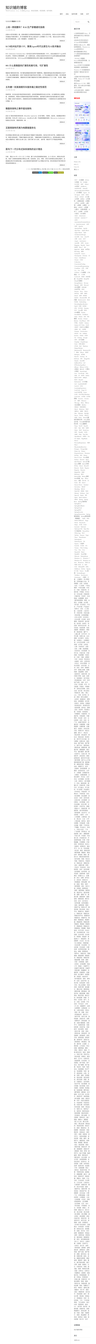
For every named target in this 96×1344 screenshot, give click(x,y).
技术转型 (84, 871)
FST (88, 321)
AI (89, 192)
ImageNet (87, 359)
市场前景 (82, 823)
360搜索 (81, 180)
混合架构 (81, 1029)
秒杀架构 (86, 1105)
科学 (78, 1100)
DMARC (84, 287)
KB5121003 (78, 377)
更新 (87, 960)
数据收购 (79, 922)
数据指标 (81, 920)
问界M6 (81, 1271)
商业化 (86, 733)
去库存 (76, 699)
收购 (75, 905)
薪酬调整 (79, 1174)
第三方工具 (77, 1121)
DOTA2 (76, 293)
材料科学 (85, 976)
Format (80, 319)
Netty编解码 (83, 424)
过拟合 (76, 1245)
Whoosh (76, 556)
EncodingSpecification (81, 304)
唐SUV (80, 733)
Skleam (76, 493)
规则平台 (77, 1189)
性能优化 (81, 861)
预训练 (82, 1296)
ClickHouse (82, 258)
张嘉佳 (76, 846)
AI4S (82, 195)
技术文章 (74, 14)
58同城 (76, 182)
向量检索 (82, 726)
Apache (80, 226)
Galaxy (87, 323)
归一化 (80, 848)
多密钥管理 (83, 768)
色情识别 (81, 1166)
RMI (83, 472)
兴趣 (80, 649)
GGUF (76, 333)
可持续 (79, 712)
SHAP (83, 487)
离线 (82, 1098)
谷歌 (79, 1222)
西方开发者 (80, 1187)
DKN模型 (77, 287)
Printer (83, 451)
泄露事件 (83, 1006)
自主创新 (84, 1157)
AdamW (85, 188)
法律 (88, 1006)
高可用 (80, 1306)
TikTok (76, 535)
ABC (82, 184)
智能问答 (86, 957)
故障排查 (81, 905)
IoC (84, 363)
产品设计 (86, 607)
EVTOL (80, 308)
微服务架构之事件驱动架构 (19, 108)
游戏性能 (81, 1037)
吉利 (81, 720)
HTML (83, 354)
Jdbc (87, 373)
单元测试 (86, 691)
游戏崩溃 (82, 1035)
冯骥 (82, 657)
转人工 (76, 1241)
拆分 (78, 878)
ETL (75, 308)
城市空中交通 (85, 758)
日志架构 (84, 945)
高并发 (85, 1306)
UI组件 (82, 543)
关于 (87, 14)
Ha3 (80, 346)
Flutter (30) (77, 162)
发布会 (83, 707)
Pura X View (78, 457)
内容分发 (82, 653)
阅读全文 (62, 41)
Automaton (83, 241)
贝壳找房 (81, 1227)
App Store (77, 230)
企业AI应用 (78, 617)
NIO (83, 428)
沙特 (86, 1004)
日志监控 (82, 947)
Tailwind (83, 527)
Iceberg (82, 356)
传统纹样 (81, 621)
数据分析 (86, 913)
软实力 (82, 1241)
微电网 (80, 855)
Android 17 (84, 218)
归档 (81, 14)
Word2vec (81, 562)
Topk (87, 535)
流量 (82, 1012)
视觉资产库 (83, 1191)
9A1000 (76, 184)
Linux (85, 392)
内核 (78, 657)
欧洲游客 (79, 997)
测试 (87, 1012)
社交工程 (81, 1094)
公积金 (86, 644)
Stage (86, 520)
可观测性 (82, 716)
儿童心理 (77, 634)
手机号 (76, 867)
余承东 (84, 623)
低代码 (79, 623)
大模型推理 (83, 775)
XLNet (83, 569)
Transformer (82, 537)
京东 (81, 609)
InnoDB (82, 361)
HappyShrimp (78, 348)
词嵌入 (84, 1208)
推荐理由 (81, 890)
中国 (78, 590)
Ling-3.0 (83, 390)
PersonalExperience (80, 443)
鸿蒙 (82, 1313)
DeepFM (86, 279)
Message (77, 403)
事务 (85, 600)
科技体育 (79, 1103)
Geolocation (83, 331)
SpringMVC (77, 510)
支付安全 (85, 901)
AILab (76, 197)
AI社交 (80, 207)
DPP (81, 293)
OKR (75, 434)
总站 (67, 14)
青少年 (82, 1290)
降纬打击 (77, 1283)
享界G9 (76, 609)
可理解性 (77, 714)
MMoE (76, 407)
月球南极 (81, 962)
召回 (75, 709)
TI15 (83, 533)
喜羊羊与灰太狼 (82, 739)
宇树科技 (82, 794)
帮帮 (81, 825)
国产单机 (81, 743)
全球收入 (79, 640)
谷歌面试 (85, 1222)
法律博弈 (77, 1008)
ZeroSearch (84, 575)
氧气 (85, 1000)
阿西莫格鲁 (83, 1275)
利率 (82, 667)
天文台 (83, 777)
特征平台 (86, 1054)
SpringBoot (77, 504)
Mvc (75, 413)
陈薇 (82, 1281)
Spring (81, 499)
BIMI (82, 249)
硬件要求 (77, 1092)
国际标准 (77, 747)
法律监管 (84, 1008)
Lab (75, 384)
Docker (76, 291)
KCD (75, 380)
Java (75, 373)
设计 (87, 1203)
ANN (76, 220)
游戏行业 (86, 1040)
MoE (87, 409)
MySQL (86, 413)
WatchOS (77, 552)
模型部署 (82, 993)
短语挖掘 (79, 1090)
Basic (88, 245)
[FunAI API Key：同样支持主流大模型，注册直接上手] (82, 151)
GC (80, 329)
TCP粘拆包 (77, 531)
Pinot (75, 445)
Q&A (87, 459)
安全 (87, 794)
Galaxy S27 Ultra (79, 325)
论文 (82, 1203)
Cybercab (77, 277)
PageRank (84, 438)
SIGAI (83, 489)
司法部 (80, 718)
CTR (82, 270)
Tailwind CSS (78, 529)
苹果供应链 (80, 1172)
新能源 (84, 936)
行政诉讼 (86, 1182)
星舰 (79, 951)
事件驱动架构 (78, 600)
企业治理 (77, 619)
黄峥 (78, 1315)
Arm (81, 237)
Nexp (76, 426)
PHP (88, 443)
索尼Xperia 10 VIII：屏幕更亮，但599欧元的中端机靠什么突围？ (82, 85)
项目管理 (79, 1294)
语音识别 (84, 1218)
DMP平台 (77, 289)
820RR (85, 182)
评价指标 (77, 1205)
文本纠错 (81, 934)
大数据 (79, 773)
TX (84, 541)
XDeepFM (81, 567)
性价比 (88, 859)
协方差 (80, 691)
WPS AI (87, 562)
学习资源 (79, 789)
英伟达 (76, 1170)
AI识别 (86, 211)
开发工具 (77, 836)
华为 (85, 684)
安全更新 (77, 796)
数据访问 (86, 926)
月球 (75, 962)
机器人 (80, 966)
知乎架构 (86, 1082)
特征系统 (77, 1056)
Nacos (76, 415)
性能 (75, 861)
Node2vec (86, 430)
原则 (78, 697)
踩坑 (78, 1239)
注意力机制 (80, 1010)
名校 (85, 720)
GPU (75, 340)
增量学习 (81, 766)
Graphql (76, 342)
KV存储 (84, 382)
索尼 (87, 1132)
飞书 (81, 1300)
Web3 (83, 552)
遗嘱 (78, 1254)
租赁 (82, 1107)
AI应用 (82, 203)
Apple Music (85, 230)
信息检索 (82, 628)
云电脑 (80, 602)
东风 (75, 586)
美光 (75, 1145)
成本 (75, 865)
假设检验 (79, 632)
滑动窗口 (84, 1042)
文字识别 (81, 930)
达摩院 (79, 1243)
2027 (75, 180)
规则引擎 (84, 1189)
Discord (86, 285)
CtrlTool (76, 272)
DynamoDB (83, 298)
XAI (75, 567)
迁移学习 (85, 1243)
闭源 (75, 1271)
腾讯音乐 (77, 1157)
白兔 (85, 1073)
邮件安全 (83, 1254)
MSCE (86, 411)
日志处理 (77, 945)
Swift (84, 525)
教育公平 (84, 907)
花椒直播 (81, 1168)
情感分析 (79, 863)
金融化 (84, 1264)
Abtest (86, 184)
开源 (83, 840)
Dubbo (76, 298)
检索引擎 (81, 987)
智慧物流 (85, 951)
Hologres (77, 354)
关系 (75, 649)
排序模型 (77, 886)
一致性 (84, 577)
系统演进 (82, 1130)
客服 (87, 806)
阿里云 (79, 1277)
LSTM (83, 396)
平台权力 (83, 827)
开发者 (83, 836)
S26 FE (84, 480)
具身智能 (85, 649)
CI (89, 256)
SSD (88, 518)
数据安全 (77, 918)
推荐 (75, 890)
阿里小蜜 (77, 1279)
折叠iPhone (81, 876)
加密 (86, 672)
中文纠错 (79, 594)
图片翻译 (81, 752)
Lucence (80, 398)
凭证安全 (87, 659)
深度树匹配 (81, 1025)
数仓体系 (82, 909)
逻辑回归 (82, 1250)
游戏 (87, 1031)
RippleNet (77, 472)
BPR (82, 251)
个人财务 (81, 586)
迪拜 (87, 1245)
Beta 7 (81, 247)
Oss (89, 436)
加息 (83, 676)
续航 (81, 1138)
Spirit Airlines (83, 497)
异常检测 (81, 844)
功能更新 (81, 672)
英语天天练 (83, 1170)
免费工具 (82, 636)
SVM (80, 525)
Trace (76, 537)
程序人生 (79, 1109)
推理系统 (85, 888)
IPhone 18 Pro (84, 367)
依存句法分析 (82, 625)
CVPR (83, 274)
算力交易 (85, 1121)
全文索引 (81, 638)
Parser (76, 440)
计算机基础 (81, 1195)
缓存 (85, 1138)
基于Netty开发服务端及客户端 (82, 761)
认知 (87, 1197)
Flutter (80, 317)
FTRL (76, 323)
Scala (76, 482)
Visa (75, 550)
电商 (83, 1067)
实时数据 (82, 802)
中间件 (83, 596)
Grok (75, 344)
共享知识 (81, 646)
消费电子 (77, 1021)
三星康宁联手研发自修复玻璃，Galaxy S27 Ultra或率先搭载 (82, 79)
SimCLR (76, 491)
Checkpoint (77, 256)
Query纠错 (85, 464)
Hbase (82, 352)
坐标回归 (82, 756)
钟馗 (85, 1266)
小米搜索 (77, 817)
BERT (76, 247)
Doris (86, 291)
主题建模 (81, 598)
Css (75, 270)
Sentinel (86, 485)
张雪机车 (83, 846)
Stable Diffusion (79, 520)
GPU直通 (81, 340)
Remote (83, 470)
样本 (75, 985)
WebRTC (77, 554)
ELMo (76, 302)
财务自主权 (80, 1229)
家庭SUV (77, 808)
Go (75, 338)
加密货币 (77, 674)
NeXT (80, 426)
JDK (75, 375)
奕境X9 (81, 781)
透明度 (83, 1248)
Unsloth (76, 546)
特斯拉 (83, 1056)
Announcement (80, 224)
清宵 (82, 1031)
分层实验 (87, 661)
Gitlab (81, 335)
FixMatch (85, 314)
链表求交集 (85, 1269)
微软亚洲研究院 (84, 857)
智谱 (82, 960)
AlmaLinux (82, 216)
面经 (87, 1290)
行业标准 (81, 1180)
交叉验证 (83, 604)
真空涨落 (79, 1079)
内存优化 (77, 651)
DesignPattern (78, 283)
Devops (86, 283)
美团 (87, 1145)
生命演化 (84, 1061)
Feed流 (80, 310)
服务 (87, 962)
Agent (85, 192)
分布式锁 (84, 665)
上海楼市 (79, 579)
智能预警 (77, 960)
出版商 (76, 661)
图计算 (87, 752)
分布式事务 (83, 663)
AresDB (76, 237)
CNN (81, 260)
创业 (78, 667)
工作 (87, 819)
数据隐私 (77, 928)
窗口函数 (84, 1115)
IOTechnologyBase (80, 365)
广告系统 (77, 831)
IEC (81, 359)
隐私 (81, 1285)
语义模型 (77, 1214)
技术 (81, 869)
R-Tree (76, 466)
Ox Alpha (77, 438)
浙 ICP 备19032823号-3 (54, 169)
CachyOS (77, 253)
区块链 (81, 684)
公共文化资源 (81, 642)
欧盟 (85, 997)
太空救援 (81, 779)
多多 (86, 766)
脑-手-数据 (83, 1153)
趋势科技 (81, 1235)
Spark (82, 495)
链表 (79, 1269)
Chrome (84, 256)
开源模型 (82, 842)
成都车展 (81, 865)
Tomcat (82, 535)
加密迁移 (84, 674)
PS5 (81, 455)
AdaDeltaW (77, 188)
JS (79, 375)
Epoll (76, 306)
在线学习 (77, 754)
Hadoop (85, 346)
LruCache (77, 396)
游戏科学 (79, 1040)
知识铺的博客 (16, 7)
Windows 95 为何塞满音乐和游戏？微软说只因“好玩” (82, 72)
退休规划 (77, 1248)
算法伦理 (81, 1124)
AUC (84, 239)
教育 (87, 905)
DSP (80, 295)
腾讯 (79, 1155)
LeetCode (77, 390)
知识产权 (77, 1084)
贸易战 (87, 1233)
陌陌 (86, 1281)
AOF (87, 224)
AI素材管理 (83, 209)
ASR (75, 239)
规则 (86, 1187)
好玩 (78, 783)
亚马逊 (76, 604)
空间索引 (77, 1115)
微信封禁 (87, 850)
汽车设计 (81, 1004)
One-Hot (85, 434)
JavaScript (81, 373)
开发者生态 (83, 838)
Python (76, 459)
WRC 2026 (77, 565)
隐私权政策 (66, 169)
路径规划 (79, 1237)
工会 (83, 819)
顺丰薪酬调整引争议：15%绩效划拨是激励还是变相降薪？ (81, 54)
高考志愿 (84, 1311)
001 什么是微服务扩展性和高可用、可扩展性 (27, 65)
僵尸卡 (86, 632)
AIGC (87, 195)
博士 (82, 693)
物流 (84, 1052)
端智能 (86, 1119)
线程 (80, 1134)
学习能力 (81, 787)
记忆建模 (85, 1201)
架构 (84, 979)
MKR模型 (77, 405)
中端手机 (77, 596)
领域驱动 (79, 1298)
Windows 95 (78, 560)
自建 (81, 1163)
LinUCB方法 (78, 392)
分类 (75, 157)
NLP (80, 430)
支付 (79, 901)
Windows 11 (78, 558)
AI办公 (82, 199)
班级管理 (77, 1061)
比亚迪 (80, 1000)
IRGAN (82, 369)
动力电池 (86, 678)
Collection (77, 262)
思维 (82, 859)
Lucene (86, 398)
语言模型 (82, 1216)
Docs (81, 291)
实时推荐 (84, 800)
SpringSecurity (78, 512)
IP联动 (76, 369)
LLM (75, 394)
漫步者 (79, 1044)
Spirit (76, 497)
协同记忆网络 (81, 688)
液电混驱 (84, 1021)
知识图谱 (84, 1084)
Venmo (76, 548)
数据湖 (82, 924)
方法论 (82, 941)
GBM (76, 329)
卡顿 (79, 695)
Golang (80, 338)
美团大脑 (77, 1147)
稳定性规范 (84, 1113)
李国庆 (79, 976)
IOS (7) (76, 164)
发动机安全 (77, 705)
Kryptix (81, 380)
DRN (85, 293)
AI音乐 (76, 213)
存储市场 (82, 785)
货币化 (83, 1231)
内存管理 (84, 651)
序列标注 (84, 831)
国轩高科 (86, 745)
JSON (82, 375)
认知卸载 (77, 1199)
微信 (81, 850)
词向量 (79, 1208)
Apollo (85, 228)
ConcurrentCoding (79, 264)
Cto (79, 270)
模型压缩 (77, 991)
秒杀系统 (77, 1107)
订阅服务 (82, 1197)
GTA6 (76, 346)
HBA (77, 352)
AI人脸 (87, 197)
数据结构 (79, 926)
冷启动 (81, 659)
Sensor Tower (78, 485)
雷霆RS (76, 1290)
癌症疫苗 (79, 1073)
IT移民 (76, 371)
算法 (75, 1124)
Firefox (83, 312)
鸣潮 (78, 1313)
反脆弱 (88, 703)
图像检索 (84, 747)
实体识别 (77, 800)
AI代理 (76, 199)
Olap (80, 434)
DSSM (85, 295)
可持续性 (85, 712)
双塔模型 (81, 701)
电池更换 (79, 1071)
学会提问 (86, 789)
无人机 (87, 941)
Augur (76, 241)
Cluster (76, 260)
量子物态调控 (81, 1262)
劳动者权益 (77, 680)
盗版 (82, 1075)
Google (85, 338)
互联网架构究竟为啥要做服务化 (21, 127)
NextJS (86, 426)
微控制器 (77, 852)
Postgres (76, 449)
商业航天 (84, 735)
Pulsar (85, 455)
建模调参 (86, 834)
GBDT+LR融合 (84, 327)
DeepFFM (79, 279)
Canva (83, 253)
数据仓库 (79, 913)
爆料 (86, 1048)
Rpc (82, 478)
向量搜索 (82, 724)
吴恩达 (80, 728)
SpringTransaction (79, 514)
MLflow (84, 405)
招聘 (82, 878)
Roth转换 (77, 478)
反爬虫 (82, 703)
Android (76, 218)
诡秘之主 (81, 1210)
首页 (61, 14)
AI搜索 (79, 205)
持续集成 (77, 882)
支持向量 (77, 903)
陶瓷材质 (84, 1283)
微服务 (83, 852)
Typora (76, 543)
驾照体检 (81, 1304)
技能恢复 (82, 873)
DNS (83, 289)
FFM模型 (77, 312)
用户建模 (81, 1065)
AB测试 (76, 186)
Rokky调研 (85, 476)
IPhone (76, 367)
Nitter (76, 430)
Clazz (76, 258)
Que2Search (78, 461)
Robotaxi (77, 474)
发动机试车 (86, 705)
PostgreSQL (84, 449)
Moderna (81, 409)
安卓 (81, 798)
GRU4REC (82, 344)
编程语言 (82, 1140)
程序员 (79, 1111)
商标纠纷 (81, 737)
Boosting (77, 251)
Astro (80, 239)
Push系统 (86, 457)
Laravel (76, 386)
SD (80, 482)
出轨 (81, 661)
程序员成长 (85, 1111)
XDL (87, 567)
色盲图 (87, 1166)
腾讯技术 (85, 1155)
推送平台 (79, 892)
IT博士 (88, 369)
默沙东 (82, 1319)
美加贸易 (81, 1145)
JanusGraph (83, 371)
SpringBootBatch (79, 506)
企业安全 (85, 617)
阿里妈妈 (85, 1277)
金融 (79, 1264)
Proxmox (87, 453)
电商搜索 (81, 1069)
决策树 (87, 657)
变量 (88, 707)
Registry (76, 470)
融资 (83, 1178)
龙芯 (86, 1319)
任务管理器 (84, 615)
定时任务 (86, 798)
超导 (75, 1235)
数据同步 (87, 915)
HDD (86, 352)
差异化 (83, 821)
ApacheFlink (78, 228)
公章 (75, 646)
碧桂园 (83, 1092)
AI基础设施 (80, 201)
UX (86, 546)
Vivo (83, 550)
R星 (79, 480)
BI (85, 247)
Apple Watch (78, 232)
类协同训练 (80, 1126)
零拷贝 (80, 1288)
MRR (81, 411)
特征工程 (79, 1054)
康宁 (81, 834)
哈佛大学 (81, 731)
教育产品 (77, 907)
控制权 (79, 888)
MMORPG (83, 407)
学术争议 (77, 792)
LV (75, 401)
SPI (86, 495)
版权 (85, 1050)
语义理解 (84, 1214)
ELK (88, 300)
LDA (81, 386)
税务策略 (77, 1113)
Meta (82, 403)
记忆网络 (77, 1203)
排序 (86, 884)
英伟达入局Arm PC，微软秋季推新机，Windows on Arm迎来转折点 (82, 47)
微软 (85, 855)
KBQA (85, 377)
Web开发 (83, 554)
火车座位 (82, 1046)
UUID (82, 546)
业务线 (86, 583)
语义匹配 (79, 1212)
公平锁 (80, 644)
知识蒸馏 (82, 1086)
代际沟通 (86, 613)
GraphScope (84, 342)
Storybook (82, 522)
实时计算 (84, 804)
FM (85, 317)
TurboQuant (77, 539)
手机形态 (83, 867)
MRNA (76, 411)
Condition (77, 268)
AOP (75, 226)
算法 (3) (76, 169)
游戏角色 (77, 1042)
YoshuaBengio (81, 573)
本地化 (76, 964)
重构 (85, 1260)
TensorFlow (85, 531)
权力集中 (81, 974)
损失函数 (84, 882)
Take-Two (86, 529)
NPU (75, 432)
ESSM (84, 306)
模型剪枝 (86, 989)
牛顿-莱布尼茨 (82, 1051)
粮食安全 (83, 1128)
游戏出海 (77, 1033)
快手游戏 (77, 859)
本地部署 (83, 964)
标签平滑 (83, 981)
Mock (76, 409)
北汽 (86, 682)
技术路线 (77, 871)
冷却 (75, 659)
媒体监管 (83, 783)
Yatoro (82, 571)
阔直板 (83, 1273)
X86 (86, 565)
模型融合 (84, 991)
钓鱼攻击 (79, 1266)
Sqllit (83, 518)
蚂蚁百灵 (81, 1176)
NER (75, 417)
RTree (86, 478)
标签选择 (82, 983)
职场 (85, 1151)
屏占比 (79, 819)
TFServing (77, 533)
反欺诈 (76, 703)
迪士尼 (82, 1245)
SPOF (76, 499)
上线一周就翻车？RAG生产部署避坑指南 (25, 27)
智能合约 (83, 953)
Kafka (87, 375)
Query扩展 (86, 461)
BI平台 (87, 249)
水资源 (83, 1002)
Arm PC (86, 237)
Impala (76, 361)
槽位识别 (79, 989)
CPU (83, 268)
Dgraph (76, 285)
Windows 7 (86, 558)
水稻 (78, 1002)
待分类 (76, 850)
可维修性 (84, 714)
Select (83, 482)
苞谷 (87, 1168)
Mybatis (80, 413)
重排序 (80, 1260)
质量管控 (81, 1233)
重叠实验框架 (81, 1258)
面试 (75, 1292)
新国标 (79, 936)
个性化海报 (81, 588)
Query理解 (77, 464)
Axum (86, 243)
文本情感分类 (81, 932)
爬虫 (75, 1050)
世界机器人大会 (82, 581)
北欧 (82, 682)
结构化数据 (83, 1136)
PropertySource (78, 453)
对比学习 (84, 813)
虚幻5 (85, 1174)
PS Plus (76, 455)
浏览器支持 (77, 1014)
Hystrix (76, 356)
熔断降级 (81, 1048)
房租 (87, 865)
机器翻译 (84, 970)
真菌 (85, 1079)
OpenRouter (77, 436)
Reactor (76, 468)
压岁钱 (84, 695)
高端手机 (82, 1309)
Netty (80, 417)
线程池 (85, 1134)
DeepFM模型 (78, 281)
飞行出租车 (81, 1302)
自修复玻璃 (83, 1159)
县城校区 (83, 699)
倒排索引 (82, 630)
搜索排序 (82, 897)
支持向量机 (84, 903)
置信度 (86, 1142)
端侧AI (80, 1119)
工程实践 (77, 821)
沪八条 (76, 1006)
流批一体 (77, 1012)
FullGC (81, 323)
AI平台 (76, 203)
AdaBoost (83, 186)
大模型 (76, 775)
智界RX (76, 953)
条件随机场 (77, 979)
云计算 (86, 602)
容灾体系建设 (84, 810)
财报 (78, 1231)
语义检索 (86, 1212)
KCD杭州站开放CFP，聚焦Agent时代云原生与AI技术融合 (33, 46)
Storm (76, 522)
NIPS (87, 428)
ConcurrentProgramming (81, 266)
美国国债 (79, 1149)
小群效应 (84, 817)
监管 (78, 1075)
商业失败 (77, 735)
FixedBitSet (77, 314)
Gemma (76, 331)
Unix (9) (76, 167)
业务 (81, 583)
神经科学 (79, 1096)
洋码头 (87, 1010)
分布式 (76, 663)
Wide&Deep (84, 556)
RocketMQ (77, 476)
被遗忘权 (84, 1184)
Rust (75, 480)
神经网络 (86, 1096)
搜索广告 (83, 894)
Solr (87, 493)
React (81, 466)
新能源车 (84, 939)
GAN (87, 325)
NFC (75, 428)
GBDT (76, 327)
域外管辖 (77, 760)
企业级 (83, 619)
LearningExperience (80, 388)
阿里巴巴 (84, 1279)
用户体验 (82, 1063)
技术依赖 (86, 869)
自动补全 (84, 1161)
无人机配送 (77, 943)
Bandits (83, 245)
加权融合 (79, 678)
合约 (85, 718)
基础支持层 (80, 764)
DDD (82, 277)
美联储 (76, 1151)
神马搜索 (77, 1098)
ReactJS (86, 466)
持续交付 (85, 880)
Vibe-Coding (84, 548)
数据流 (76, 924)
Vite (79, 550)
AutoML (76, 243)
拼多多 (79, 880)
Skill (87, 491)
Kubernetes (77, 382)
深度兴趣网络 (81, 1023)
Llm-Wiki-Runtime (84, 394)
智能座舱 (81, 955)
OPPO (84, 436)
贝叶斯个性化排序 (80, 1224)
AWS (82, 243)
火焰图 (84, 1044)
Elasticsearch (82, 300)
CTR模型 (83, 272)
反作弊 (87, 701)
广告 (86, 829)
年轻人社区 (80, 829)
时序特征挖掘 (82, 949)
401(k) (87, 180)
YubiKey (77, 575)
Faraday (86, 308)
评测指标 (84, 1205)
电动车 (79, 1067)
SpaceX (76, 495)
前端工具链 (81, 670)
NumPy (81, 432)
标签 (75, 175)
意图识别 (86, 863)
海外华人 (85, 1014)
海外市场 (77, 1016)
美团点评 (84, 1147)
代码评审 (79, 613)
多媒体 (76, 768)
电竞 (85, 1071)
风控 (85, 1298)
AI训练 (80, 211)
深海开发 (82, 1027)
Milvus (87, 403)
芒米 (75, 1168)
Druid (76, 295)
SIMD (82, 491)
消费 (87, 1018)
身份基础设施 (85, 1239)
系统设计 (82, 1132)
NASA (81, 415)
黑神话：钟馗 (82, 1317)
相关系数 (79, 1077)
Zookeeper (77, 577)
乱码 (86, 598)
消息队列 (82, 1018)
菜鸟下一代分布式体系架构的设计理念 (24, 149)
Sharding (77, 489)
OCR (85, 432)
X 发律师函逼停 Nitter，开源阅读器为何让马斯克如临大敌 (82, 35)
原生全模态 (84, 697)
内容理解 (81, 655)
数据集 (83, 928)
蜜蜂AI (79, 1178)
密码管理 (77, 813)
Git (80, 333)
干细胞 (76, 827)
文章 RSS (77, 1340)
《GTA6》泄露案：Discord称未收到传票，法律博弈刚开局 (82, 60)
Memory (83, 401)
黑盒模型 (83, 1315)
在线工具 (84, 754)
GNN (86, 335)
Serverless (77, 487)
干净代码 (86, 825)
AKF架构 (83, 213)
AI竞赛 (86, 207)
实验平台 (82, 806)
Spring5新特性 (82, 501)
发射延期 (77, 707)
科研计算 (79, 1105)
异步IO (87, 844)
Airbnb (82, 197)
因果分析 (82, 741)
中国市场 (83, 590)
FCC (75, 310)
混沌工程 (77, 1031)
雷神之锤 (86, 1288)
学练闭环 (84, 792)
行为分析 (79, 1182)
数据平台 (84, 918)
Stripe (76, 525)
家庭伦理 (84, 808)
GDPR (84, 329)
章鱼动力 (82, 1117)
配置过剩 (79, 1256)
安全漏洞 (84, 796)
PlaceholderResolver (80, 447)
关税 (87, 646)
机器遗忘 (82, 972)
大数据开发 (85, 773)
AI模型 (84, 205)
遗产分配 (81, 1252)
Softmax (82, 493)
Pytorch (82, 459)
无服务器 (85, 943)
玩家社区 (86, 1058)
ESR (80, 306)
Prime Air (77, 451)
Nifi (79, 428)
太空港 (87, 779)
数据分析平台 (78, 915)
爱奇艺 (81, 1050)
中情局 (82, 592)
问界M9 (87, 1271)
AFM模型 (79, 192)
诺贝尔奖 (84, 1220)
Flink (75, 317)
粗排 (78, 1128)
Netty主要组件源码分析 (81, 419)
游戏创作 (84, 1033)
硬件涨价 (86, 1090)
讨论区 (83, 1199)
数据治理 (86, 922)
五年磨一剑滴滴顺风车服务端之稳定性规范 (26, 87)
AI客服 (87, 201)
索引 (75, 1134)
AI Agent (77, 195)
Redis (82, 468)
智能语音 (79, 957)
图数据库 (82, 749)
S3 (88, 480)
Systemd (76, 527)
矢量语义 (79, 1082)
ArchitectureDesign (80, 234)
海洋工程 (84, 1016)
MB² (78, 401)
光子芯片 (84, 634)
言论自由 (82, 1193)
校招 (87, 983)
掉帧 (78, 884)
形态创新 (86, 848)
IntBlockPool (78, 363)
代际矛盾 (77, 615)
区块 (75, 684)
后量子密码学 (82, 722)
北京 (84, 680)
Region (87, 468)
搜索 (78, 894)
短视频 (82, 1088)
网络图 (80, 1142)
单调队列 (77, 693)
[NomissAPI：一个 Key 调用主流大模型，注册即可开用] (82, 126)
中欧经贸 (86, 594)
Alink (76, 216)
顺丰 (85, 1294)
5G (81, 182)
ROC (82, 474)
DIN (81, 285)
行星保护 (77, 1184)
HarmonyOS (78, 350)
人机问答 (79, 611)
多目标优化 (81, 770)
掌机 (82, 884)
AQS (84, 232)
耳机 (81, 1151)
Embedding (82, 302)
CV (79, 274)
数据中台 (81, 911)
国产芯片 (79, 745)
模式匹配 (81, 995)
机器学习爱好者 (79, 968)
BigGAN (77, 249)
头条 (75, 781)
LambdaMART (82, 384)
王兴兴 (80, 1058)
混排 (86, 1029)
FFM (85, 310)
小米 (86, 815)
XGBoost (77, 569)
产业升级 (79, 607)
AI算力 (76, 209)
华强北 (82, 686)
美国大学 (86, 1149)
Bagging (76, 245)
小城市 (82, 815)
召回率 (81, 709)
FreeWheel (83, 321)
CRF (87, 268)
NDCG (86, 415)
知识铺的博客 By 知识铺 (38, 169)
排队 (82, 886)
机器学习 (86, 966)
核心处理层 (82, 985)
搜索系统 (81, 899)
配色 (85, 1256)
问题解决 (77, 1273)
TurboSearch (78, 541)
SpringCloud (78, 508)
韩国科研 (81, 1292)
